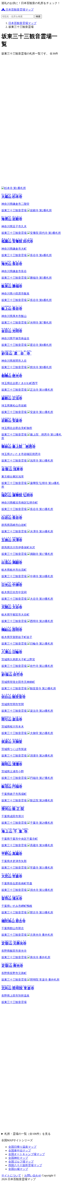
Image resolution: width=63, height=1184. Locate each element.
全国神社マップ (18, 1157)
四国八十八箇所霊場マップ (25, 1165)
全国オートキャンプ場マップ (26, 1154)
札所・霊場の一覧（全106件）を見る (27, 1133)
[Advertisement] (31, 90)
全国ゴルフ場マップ (21, 1161)
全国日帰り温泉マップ (22, 1146)
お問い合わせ (32, 1175)
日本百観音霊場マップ (19, 9)
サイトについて (11, 1175)
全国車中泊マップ (19, 1150)
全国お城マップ (18, 1168)
